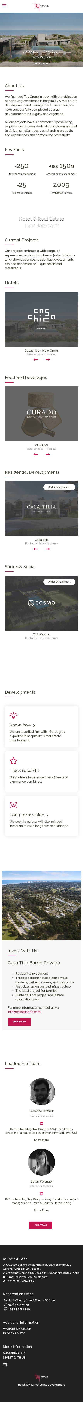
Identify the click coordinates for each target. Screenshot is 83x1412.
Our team (40, 1225)
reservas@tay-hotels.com (31, 1276)
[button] (41, 726)
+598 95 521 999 (19, 1309)
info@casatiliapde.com (24, 1012)
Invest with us (14, 1357)
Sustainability (14, 1353)
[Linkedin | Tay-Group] (41, 1123)
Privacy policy (14, 1333)
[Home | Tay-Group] (41, 6)
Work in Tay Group (17, 1328)
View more (19, 1021)
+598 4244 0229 (24, 1281)
